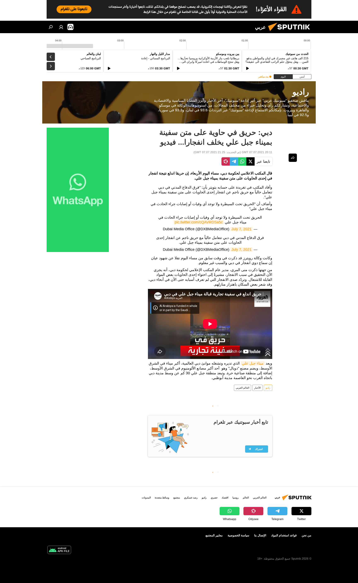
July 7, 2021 (241, 229)
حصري (214, 497)
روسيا (235, 497)
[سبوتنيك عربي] (291, 32)
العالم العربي (242, 387)
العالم (246, 497)
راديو (268, 387)
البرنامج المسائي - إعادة (155, 58)
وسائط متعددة (162, 497)
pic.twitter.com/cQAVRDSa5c (199, 222)
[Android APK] (59, 550)
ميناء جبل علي (253, 363)
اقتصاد (225, 497)
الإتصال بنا (260, 535)
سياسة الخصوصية (238, 535)
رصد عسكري (191, 497)
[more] (293, 158)
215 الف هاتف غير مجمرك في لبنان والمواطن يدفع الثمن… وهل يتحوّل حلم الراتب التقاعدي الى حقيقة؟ (277, 60)
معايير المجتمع (214, 535)
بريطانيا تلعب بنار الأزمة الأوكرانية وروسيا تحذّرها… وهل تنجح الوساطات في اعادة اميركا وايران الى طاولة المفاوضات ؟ (208, 62)
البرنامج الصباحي (91, 58)
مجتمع (176, 497)
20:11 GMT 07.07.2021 (257, 152)
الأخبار (257, 387)
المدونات (146, 497)
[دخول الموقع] (61, 27)
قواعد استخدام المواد (284, 535)
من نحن (306, 535)
